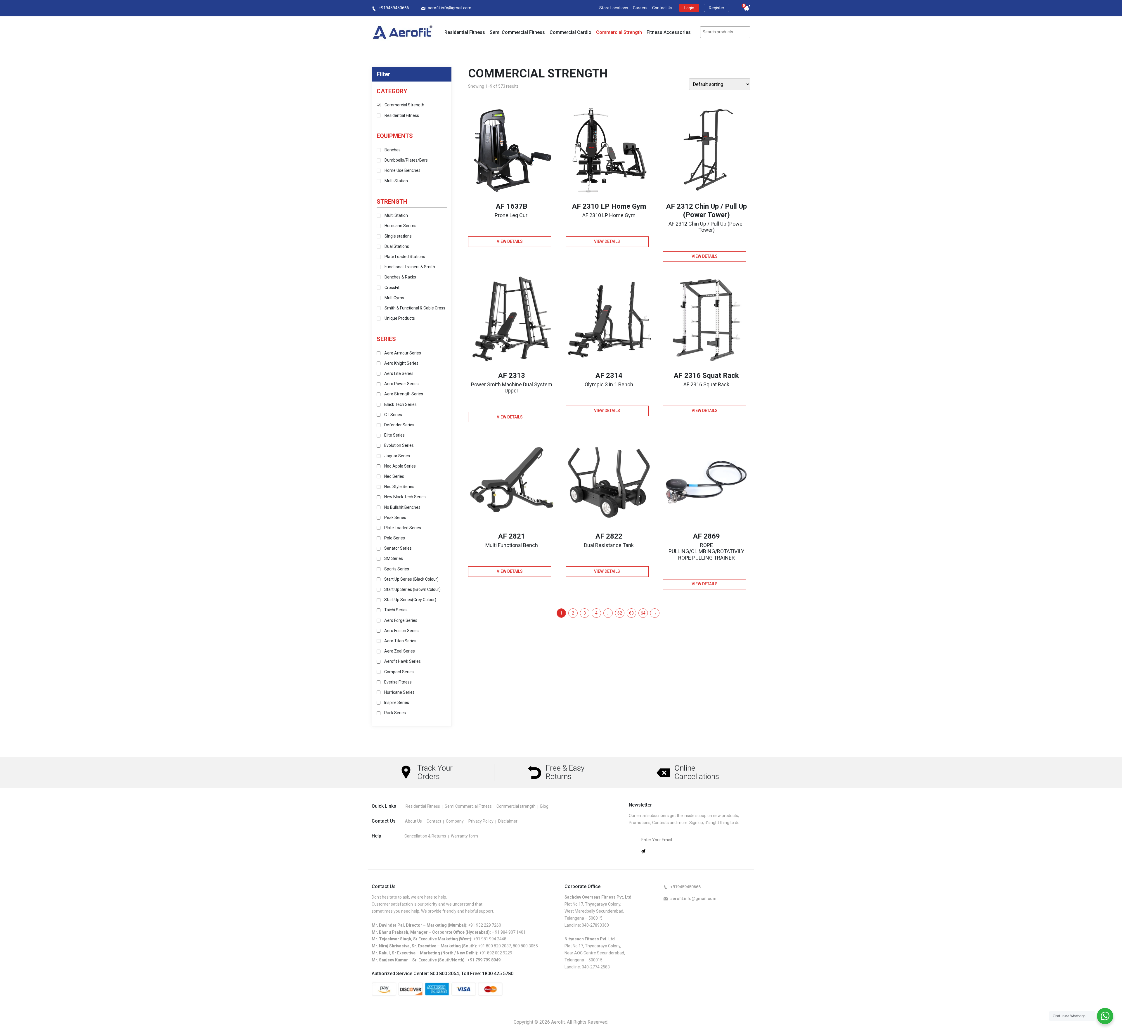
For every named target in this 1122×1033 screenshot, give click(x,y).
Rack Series (395, 712)
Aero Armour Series (402, 353)
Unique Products (400, 318)
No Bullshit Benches (402, 507)
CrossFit (392, 287)
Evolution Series (399, 445)
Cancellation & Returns (425, 836)
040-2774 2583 (596, 967)
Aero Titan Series (400, 641)
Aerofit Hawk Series (402, 661)
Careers (640, 8)
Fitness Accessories (669, 32)
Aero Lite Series (398, 373)
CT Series (393, 414)
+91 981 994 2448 (489, 939)
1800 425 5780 (497, 973)
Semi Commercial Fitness (517, 32)
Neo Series (394, 476)
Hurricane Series (399, 692)
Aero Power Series (401, 383)
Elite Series (394, 435)
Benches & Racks (400, 277)
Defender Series (399, 425)
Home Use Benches (402, 170)
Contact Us (662, 8)
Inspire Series (396, 702)
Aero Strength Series (403, 394)
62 (619, 613)
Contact (434, 821)
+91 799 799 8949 (484, 960)
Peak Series (395, 517)
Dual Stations (397, 246)
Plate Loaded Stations (405, 256)
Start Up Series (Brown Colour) (412, 589)
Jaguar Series (397, 456)
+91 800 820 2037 (494, 946)
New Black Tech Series (405, 496)
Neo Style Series (399, 486)
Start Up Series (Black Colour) (411, 579)
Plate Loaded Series (402, 527)
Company (455, 821)
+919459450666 (394, 8)
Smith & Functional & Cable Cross (415, 308)
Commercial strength (516, 806)
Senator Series (398, 548)
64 (643, 613)
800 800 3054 (444, 973)
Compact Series (399, 671)
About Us (413, 821)
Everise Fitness (398, 682)
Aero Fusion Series (401, 630)
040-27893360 (595, 925)
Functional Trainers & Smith (410, 266)
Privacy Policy (481, 821)
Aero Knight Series (401, 363)
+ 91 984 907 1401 (509, 932)
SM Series (393, 558)
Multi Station (396, 181)
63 (631, 613)
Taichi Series (396, 610)
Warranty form (464, 836)
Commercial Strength (619, 32)
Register (716, 8)
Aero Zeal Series (399, 651)
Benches (393, 150)
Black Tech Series (400, 404)
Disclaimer (507, 821)
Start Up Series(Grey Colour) (410, 599)
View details (510, 241)
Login (689, 8)
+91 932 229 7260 (484, 925)
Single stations (398, 236)
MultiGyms (394, 297)
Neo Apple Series (400, 466)
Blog (544, 806)
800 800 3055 (525, 946)
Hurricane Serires (400, 225)
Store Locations (613, 8)
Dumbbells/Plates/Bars (406, 160)
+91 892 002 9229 (495, 953)
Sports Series (396, 569)
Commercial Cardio (570, 32)
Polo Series (394, 538)
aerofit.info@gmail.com (449, 8)
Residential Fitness (464, 32)
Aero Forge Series (400, 620)
